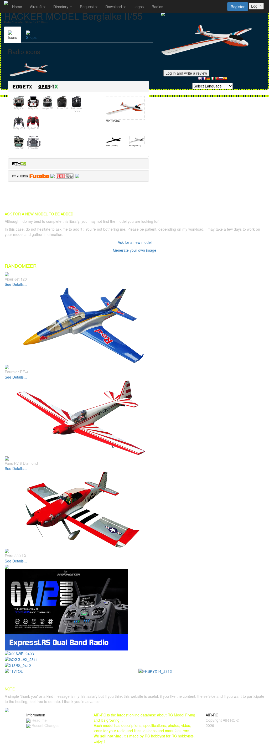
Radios (157, 6)
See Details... (16, 284)
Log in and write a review (186, 73)
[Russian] (221, 79)
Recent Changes (44, 725)
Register (238, 6)
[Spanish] (225, 79)
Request (87, 6)
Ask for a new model (135, 242)
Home (17, 6)
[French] (204, 79)
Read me (38, 720)
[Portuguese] (217, 79)
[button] (37, 86)
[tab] (78, 86)
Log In (256, 6)
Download (114, 6)
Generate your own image (134, 250)
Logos (138, 6)
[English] (200, 79)
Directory (61, 6)
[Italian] (212, 79)
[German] (208, 79)
